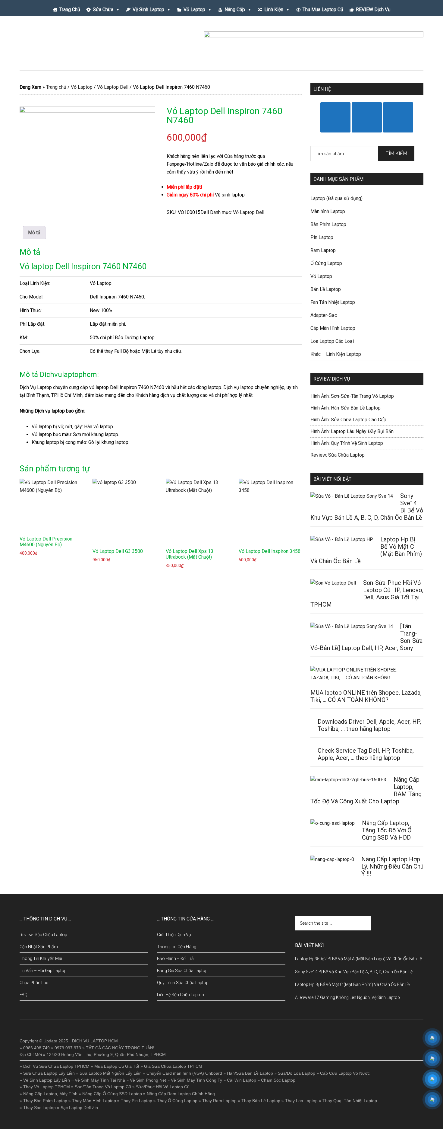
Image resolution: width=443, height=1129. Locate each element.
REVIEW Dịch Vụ (373, 9)
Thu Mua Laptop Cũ (323, 9)
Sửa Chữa (103, 9)
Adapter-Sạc (323, 315)
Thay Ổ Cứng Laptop (177, 1100)
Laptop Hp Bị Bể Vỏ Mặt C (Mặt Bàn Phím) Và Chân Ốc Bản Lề (352, 984)
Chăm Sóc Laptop (278, 1080)
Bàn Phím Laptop (328, 224)
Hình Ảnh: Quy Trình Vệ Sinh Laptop (346, 443)
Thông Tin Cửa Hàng (176, 946)
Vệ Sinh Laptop (148, 9)
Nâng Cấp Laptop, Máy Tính (50, 1093)
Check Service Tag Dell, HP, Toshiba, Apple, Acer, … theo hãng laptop (366, 754)
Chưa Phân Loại (34, 982)
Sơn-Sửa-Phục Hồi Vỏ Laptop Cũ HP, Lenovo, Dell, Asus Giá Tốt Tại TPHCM (366, 593)
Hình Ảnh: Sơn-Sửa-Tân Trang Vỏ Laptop (352, 396)
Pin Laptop (321, 237)
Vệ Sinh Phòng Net (148, 1080)
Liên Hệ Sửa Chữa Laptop (180, 994)
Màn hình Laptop (327, 211)
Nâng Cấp (235, 9)
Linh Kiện (273, 9)
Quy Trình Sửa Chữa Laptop (183, 982)
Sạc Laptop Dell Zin (79, 1107)
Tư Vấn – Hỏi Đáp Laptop (43, 970)
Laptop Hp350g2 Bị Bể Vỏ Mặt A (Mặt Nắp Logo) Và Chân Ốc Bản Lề (358, 958)
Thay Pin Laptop (136, 1100)
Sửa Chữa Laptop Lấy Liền (49, 1073)
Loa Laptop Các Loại (332, 341)
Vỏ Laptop (194, 9)
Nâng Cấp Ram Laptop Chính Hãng (181, 1093)
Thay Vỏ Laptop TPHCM (46, 1086)
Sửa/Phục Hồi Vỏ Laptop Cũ (163, 1086)
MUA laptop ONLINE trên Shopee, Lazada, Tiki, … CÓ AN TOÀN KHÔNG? (366, 696)
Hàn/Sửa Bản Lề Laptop (250, 1073)
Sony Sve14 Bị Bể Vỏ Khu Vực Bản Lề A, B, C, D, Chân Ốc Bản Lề (354, 971)
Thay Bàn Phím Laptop (45, 1100)
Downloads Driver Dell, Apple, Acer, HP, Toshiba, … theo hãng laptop (369, 725)
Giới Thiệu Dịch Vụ (174, 934)
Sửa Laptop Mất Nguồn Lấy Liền (111, 1073)
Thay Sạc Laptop (39, 1107)
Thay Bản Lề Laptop (260, 1100)
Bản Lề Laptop (325, 289)
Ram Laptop (323, 250)
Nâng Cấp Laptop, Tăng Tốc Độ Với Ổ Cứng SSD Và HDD (387, 830)
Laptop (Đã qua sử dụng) (336, 198)
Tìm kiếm (396, 153)
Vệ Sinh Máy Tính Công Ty (196, 1080)
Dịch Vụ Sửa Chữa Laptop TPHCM (56, 1066)
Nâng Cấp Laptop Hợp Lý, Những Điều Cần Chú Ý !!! (392, 866)
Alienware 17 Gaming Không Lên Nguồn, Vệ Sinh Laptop (347, 997)
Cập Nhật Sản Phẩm (39, 946)
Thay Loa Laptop (301, 1100)
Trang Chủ (69, 9)
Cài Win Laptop (241, 1080)
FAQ (23, 994)
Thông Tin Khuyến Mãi (41, 958)
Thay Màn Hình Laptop (94, 1100)
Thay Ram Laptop (219, 1100)
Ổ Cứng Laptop (326, 263)
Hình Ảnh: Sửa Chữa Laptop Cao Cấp (348, 420)
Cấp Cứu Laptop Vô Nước (345, 1073)
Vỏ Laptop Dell (112, 87)
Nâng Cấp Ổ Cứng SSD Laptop (112, 1093)
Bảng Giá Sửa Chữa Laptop (182, 970)
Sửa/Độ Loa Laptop (296, 1073)
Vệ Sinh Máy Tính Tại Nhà (100, 1080)
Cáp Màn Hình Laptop (332, 328)
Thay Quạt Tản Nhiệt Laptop (349, 1100)
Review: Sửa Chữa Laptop (337, 455)
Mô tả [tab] (34, 232)
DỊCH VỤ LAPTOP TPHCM (77, 45)
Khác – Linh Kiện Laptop (335, 354)
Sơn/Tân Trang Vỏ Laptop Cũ (103, 1086)
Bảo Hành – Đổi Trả (175, 958)
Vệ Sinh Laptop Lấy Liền (46, 1080)
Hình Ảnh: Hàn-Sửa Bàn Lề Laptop (345, 408)
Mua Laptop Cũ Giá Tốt (116, 1066)
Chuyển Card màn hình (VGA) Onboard (184, 1073)
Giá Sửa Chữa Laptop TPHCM (173, 1066)
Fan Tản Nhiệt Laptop (332, 302)
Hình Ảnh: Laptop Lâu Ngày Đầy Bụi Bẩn (352, 431)
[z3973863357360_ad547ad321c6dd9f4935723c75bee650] (87, 151)
